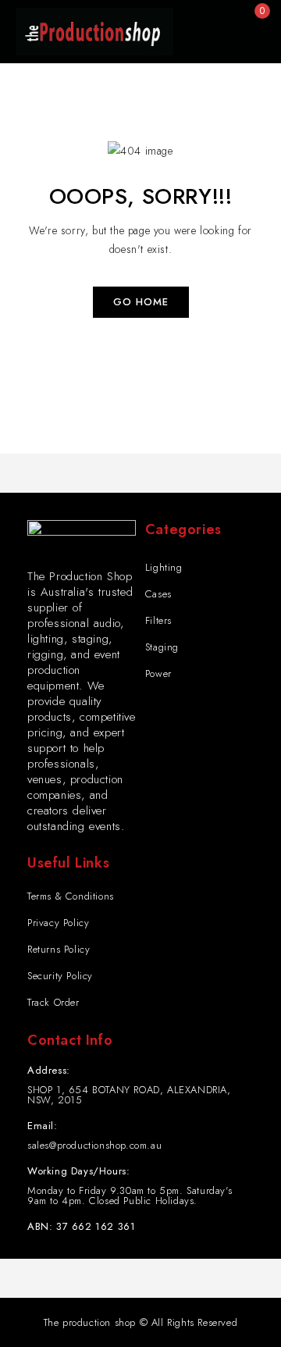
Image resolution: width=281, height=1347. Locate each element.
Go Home (141, 301)
